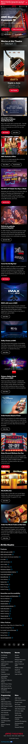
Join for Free (6, 202)
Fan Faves (3, 708)
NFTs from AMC (19, 711)
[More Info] (16, 85)
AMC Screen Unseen (6, 706)
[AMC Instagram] (9, 644)
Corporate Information (7, 661)
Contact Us (4, 657)
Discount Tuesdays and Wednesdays (9, 596)
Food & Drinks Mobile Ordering (8, 572)
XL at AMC (18, 672)
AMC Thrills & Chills (6, 704)
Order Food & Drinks (18, 29)
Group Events (18, 702)
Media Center (5, 670)
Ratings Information (20, 659)
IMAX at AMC (18, 661)
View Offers (6, 164)
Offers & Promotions (20, 700)
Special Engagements (6, 637)
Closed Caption (4, 603)
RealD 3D (17, 670)
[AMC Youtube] (23, 644)
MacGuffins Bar (4, 577)
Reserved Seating (5, 601)
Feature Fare (4, 582)
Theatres (17, 657)
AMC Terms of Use (6, 686)
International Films (6, 710)
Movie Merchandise (20, 706)
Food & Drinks (16, 164)
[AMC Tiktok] (18, 644)
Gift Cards (17, 704)
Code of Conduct (5, 692)
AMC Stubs (18, 698)
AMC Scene (18, 715)
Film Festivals (4, 712)
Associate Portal (5, 674)
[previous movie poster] (2, 73)
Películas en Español (5, 569)
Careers (3, 672)
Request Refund (19, 727)
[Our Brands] (14, 734)
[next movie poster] (26, 73)
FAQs (2, 659)
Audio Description (5, 608)
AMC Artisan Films (6, 701)
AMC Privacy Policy (6, 684)
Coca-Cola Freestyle (6, 574)
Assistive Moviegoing (20, 721)
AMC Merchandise (20, 709)
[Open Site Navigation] (1, 6)
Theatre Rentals (4, 616)
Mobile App (18, 713)
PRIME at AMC (19, 667)
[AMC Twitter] (14, 644)
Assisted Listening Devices (7, 606)
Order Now (5, 429)
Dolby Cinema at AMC (6, 554)
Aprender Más (6, 239)
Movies (17, 655)
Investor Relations (6, 667)
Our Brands (4, 655)
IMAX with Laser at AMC (7, 552)
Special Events (5, 714)
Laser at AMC (18, 674)
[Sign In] (27, 6)
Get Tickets (5, 29)
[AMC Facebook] (5, 644)
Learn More (15, 132)
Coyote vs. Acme (14, 83)
